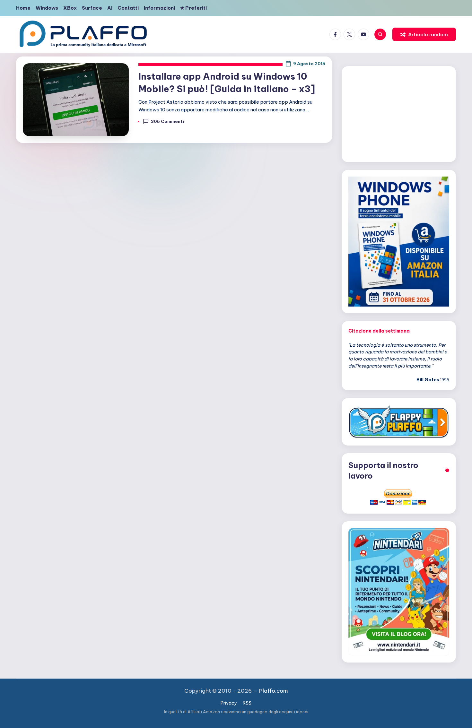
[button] (424, 34)
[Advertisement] (399, 113)
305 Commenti (167, 121)
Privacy (229, 703)
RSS (247, 703)
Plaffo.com (273, 690)
